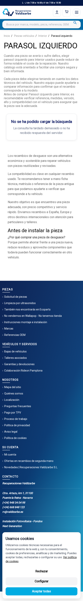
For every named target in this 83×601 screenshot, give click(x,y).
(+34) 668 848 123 (13, 507)
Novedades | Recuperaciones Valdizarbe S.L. (31, 467)
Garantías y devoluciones (19, 364)
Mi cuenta (10, 454)
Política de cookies (15, 438)
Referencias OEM (14, 334)
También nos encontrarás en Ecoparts (27, 309)
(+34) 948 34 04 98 (13, 502)
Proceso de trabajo (15, 418)
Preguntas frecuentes (17, 406)
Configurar (41, 581)
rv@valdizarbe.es (12, 511)
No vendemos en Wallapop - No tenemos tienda (33, 315)
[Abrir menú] (77, 12)
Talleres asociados (15, 357)
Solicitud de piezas (15, 296)
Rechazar (41, 571)
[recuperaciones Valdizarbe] (16, 12)
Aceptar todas (41, 591)
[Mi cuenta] (57, 12)
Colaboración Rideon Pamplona (23, 370)
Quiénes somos (13, 393)
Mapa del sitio (12, 387)
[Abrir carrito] (67, 12)
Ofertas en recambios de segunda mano (28, 460)
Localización (11, 399)
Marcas (8, 328)
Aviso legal (10, 431)
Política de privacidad (17, 425)
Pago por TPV (12, 412)
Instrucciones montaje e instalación (25, 322)
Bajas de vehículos (15, 351)
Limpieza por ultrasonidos (20, 303)
